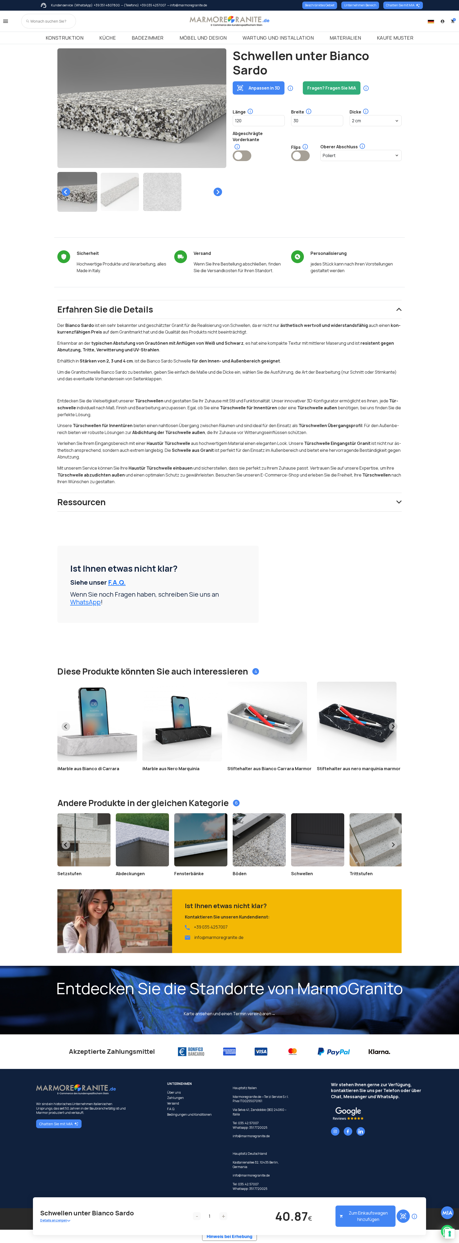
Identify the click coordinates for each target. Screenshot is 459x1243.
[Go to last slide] (66, 192)
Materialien (345, 38)
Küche (107, 38)
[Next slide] (218, 192)
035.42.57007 (248, 1123)
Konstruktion (64, 38)
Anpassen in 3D (264, 88)
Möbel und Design (203, 38)
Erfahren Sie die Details (105, 309)
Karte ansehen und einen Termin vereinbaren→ (229, 1014)
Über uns (174, 1092)
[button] (77, 192)
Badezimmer (148, 38)
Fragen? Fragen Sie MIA (331, 88)
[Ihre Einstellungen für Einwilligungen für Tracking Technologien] (450, 1234)
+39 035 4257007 (153, 5)
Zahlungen (175, 1098)
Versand (173, 1103)
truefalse (242, 155)
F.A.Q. (117, 582)
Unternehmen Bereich (360, 5)
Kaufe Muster (395, 38)
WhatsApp (85, 601)
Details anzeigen (53, 1220)
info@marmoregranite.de (219, 937)
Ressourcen (81, 502)
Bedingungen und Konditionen (189, 1115)
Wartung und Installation (278, 38)
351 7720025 (258, 1127)
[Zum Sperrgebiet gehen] (442, 21)
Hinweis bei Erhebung (229, 1236)
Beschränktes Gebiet (319, 5)
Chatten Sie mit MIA (400, 5)
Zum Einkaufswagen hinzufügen (368, 1216)
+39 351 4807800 (107, 5)
